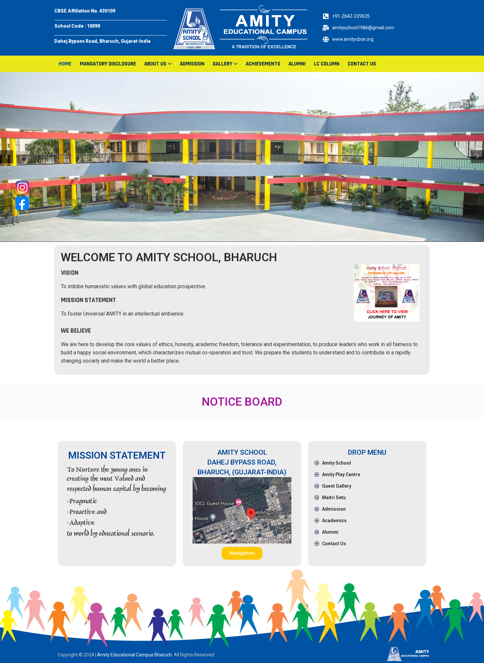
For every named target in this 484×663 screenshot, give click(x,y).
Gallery (222, 63)
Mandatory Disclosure (108, 63)
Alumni (297, 63)
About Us (155, 63)
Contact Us (362, 63)
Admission (192, 63)
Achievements (263, 63)
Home (65, 63)
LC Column (326, 63)
